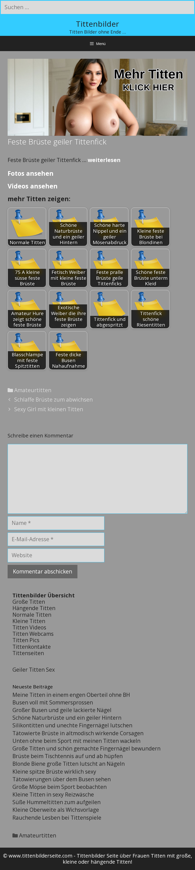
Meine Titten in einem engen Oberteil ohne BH (71, 694)
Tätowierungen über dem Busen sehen (61, 779)
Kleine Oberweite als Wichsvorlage (55, 809)
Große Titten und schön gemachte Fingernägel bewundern (86, 748)
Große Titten (28, 601)
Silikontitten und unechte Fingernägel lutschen (72, 725)
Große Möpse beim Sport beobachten (59, 786)
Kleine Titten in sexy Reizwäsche (53, 794)
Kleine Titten (28, 621)
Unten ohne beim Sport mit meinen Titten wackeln (76, 740)
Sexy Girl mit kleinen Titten (48, 409)
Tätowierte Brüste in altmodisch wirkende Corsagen (77, 733)
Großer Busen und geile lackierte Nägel (61, 710)
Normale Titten (31, 614)
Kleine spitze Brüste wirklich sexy (54, 771)
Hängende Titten (33, 608)
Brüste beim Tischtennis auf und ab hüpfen (67, 756)
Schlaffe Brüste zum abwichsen (53, 399)
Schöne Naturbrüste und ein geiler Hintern (66, 717)
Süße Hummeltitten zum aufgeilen (56, 802)
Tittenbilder (97, 24)
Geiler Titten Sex (33, 669)
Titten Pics (25, 640)
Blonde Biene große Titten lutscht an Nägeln (68, 763)
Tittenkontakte (31, 646)
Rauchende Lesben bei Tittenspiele (56, 817)
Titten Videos (29, 627)
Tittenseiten (28, 653)
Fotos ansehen (31, 173)
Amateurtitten (32, 390)
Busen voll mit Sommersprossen (52, 702)
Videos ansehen (33, 186)
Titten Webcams (33, 633)
